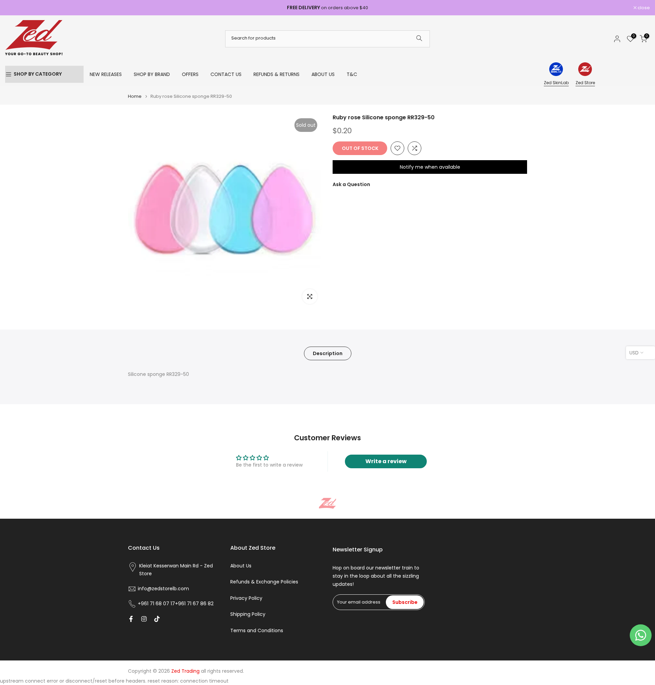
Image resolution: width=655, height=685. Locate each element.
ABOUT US (323, 74)
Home (135, 96)
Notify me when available (430, 167)
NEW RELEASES (106, 74)
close (14, 7)
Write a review (386, 461)
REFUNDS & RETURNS (276, 74)
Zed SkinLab (556, 83)
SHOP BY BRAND (152, 74)
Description (328, 353)
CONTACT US (226, 74)
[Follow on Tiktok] (157, 619)
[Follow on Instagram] (144, 619)
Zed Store (585, 83)
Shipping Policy (247, 614)
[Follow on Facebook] (131, 619)
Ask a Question (351, 184)
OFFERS (190, 74)
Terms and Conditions (256, 630)
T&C (352, 74)
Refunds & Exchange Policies (264, 582)
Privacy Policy (246, 598)
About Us (240, 566)
